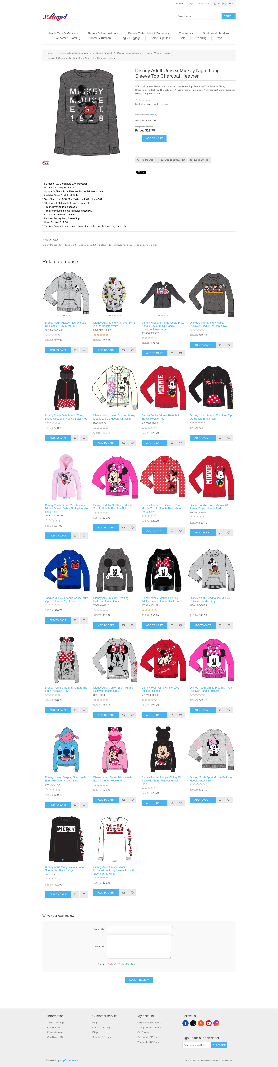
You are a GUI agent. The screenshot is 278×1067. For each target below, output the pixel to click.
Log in (191, 3)
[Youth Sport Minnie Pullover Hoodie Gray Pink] (211, 749)
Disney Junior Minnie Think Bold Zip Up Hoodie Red (161, 417)
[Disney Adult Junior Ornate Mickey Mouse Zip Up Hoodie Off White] (115, 387)
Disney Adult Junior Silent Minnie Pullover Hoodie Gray (113, 689)
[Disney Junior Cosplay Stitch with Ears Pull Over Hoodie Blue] (66, 749)
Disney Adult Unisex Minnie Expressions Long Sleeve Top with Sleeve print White (113, 870)
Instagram (216, 1023)
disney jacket (86, 245)
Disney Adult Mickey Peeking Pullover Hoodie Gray (110, 599)
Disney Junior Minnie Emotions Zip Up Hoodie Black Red (211, 417)
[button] (64, 315)
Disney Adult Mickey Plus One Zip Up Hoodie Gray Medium (65, 324)
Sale (182, 38)
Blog (94, 1022)
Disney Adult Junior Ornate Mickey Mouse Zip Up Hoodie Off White (114, 417)
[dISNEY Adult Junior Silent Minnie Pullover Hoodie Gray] (115, 660)
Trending (201, 38)
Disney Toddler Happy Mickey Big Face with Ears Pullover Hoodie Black (162, 780)
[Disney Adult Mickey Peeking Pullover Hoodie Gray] (115, 570)
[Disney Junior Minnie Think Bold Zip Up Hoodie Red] (163, 387)
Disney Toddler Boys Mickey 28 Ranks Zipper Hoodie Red (209, 507)
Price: (139, 130)
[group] (66, 295)
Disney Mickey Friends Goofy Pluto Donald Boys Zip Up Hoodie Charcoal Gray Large (163, 326)
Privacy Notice (54, 1032)
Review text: (99, 946)
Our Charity (143, 1032)
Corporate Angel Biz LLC (149, 1022)
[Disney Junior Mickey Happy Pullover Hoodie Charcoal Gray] (211, 295)
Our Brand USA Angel (148, 1037)
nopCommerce (69, 1060)
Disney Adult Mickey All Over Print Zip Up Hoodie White (114, 324)
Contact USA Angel (101, 1027)
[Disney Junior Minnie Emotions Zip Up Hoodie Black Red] (211, 387)
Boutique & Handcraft (216, 33)
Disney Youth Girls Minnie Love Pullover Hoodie (160, 689)
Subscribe (219, 1045)
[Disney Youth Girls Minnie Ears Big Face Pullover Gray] (66, 660)
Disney (153, 114)
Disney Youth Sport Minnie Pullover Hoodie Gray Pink (211, 779)
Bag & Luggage (131, 38)
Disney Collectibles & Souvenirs (148, 33)
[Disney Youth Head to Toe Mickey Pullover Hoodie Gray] (211, 570)
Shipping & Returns (102, 1037)
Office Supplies (160, 38)
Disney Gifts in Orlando (149, 1027)
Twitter (193, 1023)
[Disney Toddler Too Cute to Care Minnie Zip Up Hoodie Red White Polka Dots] (163, 477)
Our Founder (53, 1027)
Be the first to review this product (151, 104)
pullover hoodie (122, 245)
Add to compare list (175, 160)
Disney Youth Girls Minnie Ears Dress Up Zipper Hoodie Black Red (66, 417)
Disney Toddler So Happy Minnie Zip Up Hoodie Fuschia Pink (112, 507)
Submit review (139, 979)
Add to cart (154, 138)
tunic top (69, 245)
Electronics (186, 33)
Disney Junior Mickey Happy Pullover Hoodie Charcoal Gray (208, 324)
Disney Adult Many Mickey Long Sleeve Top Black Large (64, 869)
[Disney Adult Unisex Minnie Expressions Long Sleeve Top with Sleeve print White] (115, 839)
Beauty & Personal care (103, 33)
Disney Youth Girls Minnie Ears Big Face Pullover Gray (66, 689)
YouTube (209, 1023)
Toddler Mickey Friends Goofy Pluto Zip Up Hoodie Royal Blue (66, 599)
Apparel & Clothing (68, 38)
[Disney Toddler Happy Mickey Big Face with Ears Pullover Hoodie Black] (163, 749)
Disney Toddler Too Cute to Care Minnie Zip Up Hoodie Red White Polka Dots (161, 508)
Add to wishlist (149, 160)
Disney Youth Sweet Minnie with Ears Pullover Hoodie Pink (112, 779)
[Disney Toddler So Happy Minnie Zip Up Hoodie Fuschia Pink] (115, 477)
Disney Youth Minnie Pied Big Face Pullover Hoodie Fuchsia (211, 689)
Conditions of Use (56, 1037)
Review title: (99, 929)
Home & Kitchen (100, 38)
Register (179, 3)
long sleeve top (144, 245)
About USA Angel (56, 1022)
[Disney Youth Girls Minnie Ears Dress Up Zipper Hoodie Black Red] (66, 387)
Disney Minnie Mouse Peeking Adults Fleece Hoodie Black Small (162, 599)
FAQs (95, 1032)
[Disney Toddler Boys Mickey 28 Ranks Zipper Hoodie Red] (211, 477)
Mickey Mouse (49, 245)
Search (228, 16)
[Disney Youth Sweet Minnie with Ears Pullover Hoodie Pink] (115, 749)
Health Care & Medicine (63, 33)
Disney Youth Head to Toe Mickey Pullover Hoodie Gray (210, 599)
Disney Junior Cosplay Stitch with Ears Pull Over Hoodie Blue (65, 779)
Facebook (185, 1023)
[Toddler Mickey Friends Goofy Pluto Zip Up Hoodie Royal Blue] (66, 570)
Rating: (101, 964)
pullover (103, 245)
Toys (219, 38)
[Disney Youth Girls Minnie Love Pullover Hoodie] (163, 660)
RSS (201, 1023)
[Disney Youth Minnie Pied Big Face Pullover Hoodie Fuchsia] (211, 660)
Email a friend (201, 160)
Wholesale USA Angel (148, 1042)
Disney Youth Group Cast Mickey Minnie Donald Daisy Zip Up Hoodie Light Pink (66, 508)
